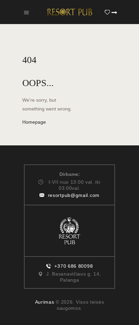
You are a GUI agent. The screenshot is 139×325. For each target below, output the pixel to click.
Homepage (34, 122)
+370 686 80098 (73, 266)
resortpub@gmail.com (74, 195)
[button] (26, 12)
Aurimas (44, 302)
